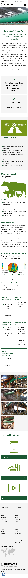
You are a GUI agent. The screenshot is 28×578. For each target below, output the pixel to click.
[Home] (7, 5)
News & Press (3, 1)
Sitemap (2, 571)
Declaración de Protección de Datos (8, 569)
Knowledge (3, 517)
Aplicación (3, 510)
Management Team (19, 533)
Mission (16, 529)
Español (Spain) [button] (5, 560)
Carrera (2, 3)
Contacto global (18, 540)
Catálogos (5, 457)
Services (17, 517)
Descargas (3, 519)
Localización (17, 538)
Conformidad (18, 535)
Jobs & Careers (18, 542)
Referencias (5, 478)
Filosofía (16, 531)
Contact (2, 523)
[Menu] (25, 5)
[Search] (14, 3)
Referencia (3, 513)
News (2, 538)
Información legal (21, 569)
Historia (16, 537)
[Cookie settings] (3, 574)
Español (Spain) (18, 1)
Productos (3, 511)
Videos (4, 498)
